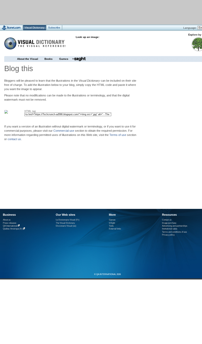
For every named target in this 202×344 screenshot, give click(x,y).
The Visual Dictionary (65, 223)
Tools (111, 226)
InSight (112, 223)
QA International (10, 226)
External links (115, 229)
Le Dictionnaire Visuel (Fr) (67, 220)
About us (7, 220)
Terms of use (117, 134)
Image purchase (169, 223)
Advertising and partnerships (174, 226)
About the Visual (27, 58)
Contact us (166, 220)
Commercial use (63, 130)
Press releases (9, 223)
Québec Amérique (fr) (12, 229)
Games (63, 58)
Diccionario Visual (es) (66, 226)
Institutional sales (169, 229)
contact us (14, 139)
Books (48, 58)
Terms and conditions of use (174, 232)
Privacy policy (168, 235)
